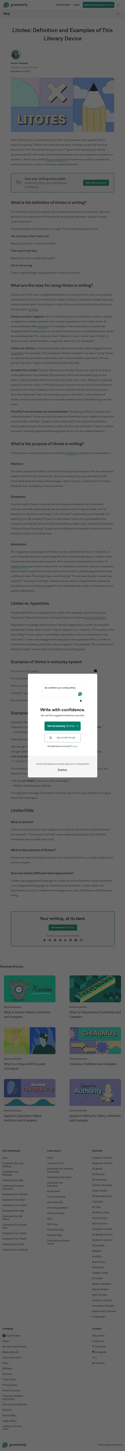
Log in (75, 746)
